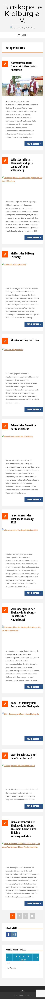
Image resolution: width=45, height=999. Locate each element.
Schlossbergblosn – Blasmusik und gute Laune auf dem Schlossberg (22, 165)
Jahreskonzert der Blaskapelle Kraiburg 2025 (22, 518)
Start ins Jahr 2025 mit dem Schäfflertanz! (23, 756)
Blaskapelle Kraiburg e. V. (22, 13)
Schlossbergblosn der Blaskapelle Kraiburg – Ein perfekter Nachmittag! (23, 614)
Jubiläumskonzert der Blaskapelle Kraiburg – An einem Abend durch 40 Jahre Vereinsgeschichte (23, 829)
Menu (24, 35)
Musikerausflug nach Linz (25, 340)
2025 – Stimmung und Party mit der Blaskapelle (25, 704)
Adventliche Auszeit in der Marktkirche (23, 427)
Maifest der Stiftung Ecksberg (22, 255)
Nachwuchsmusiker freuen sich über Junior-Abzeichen (24, 66)
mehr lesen (33, 143)
